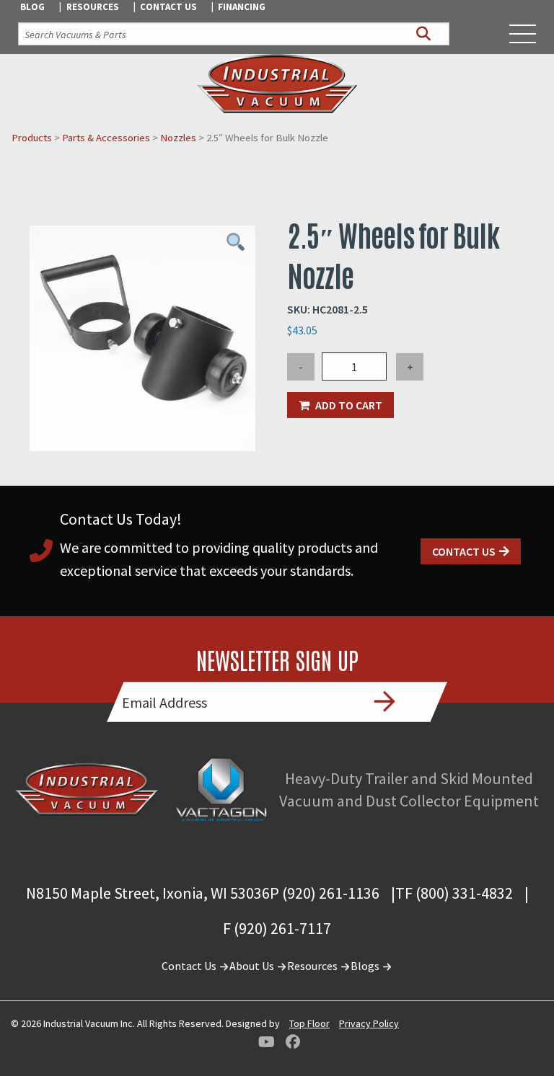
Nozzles (178, 137)
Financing (241, 7)
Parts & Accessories (106, 137)
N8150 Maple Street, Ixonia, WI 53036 (148, 893)
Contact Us (168, 7)
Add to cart (348, 405)
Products (32, 137)
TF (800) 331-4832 (454, 893)
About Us (252, 966)
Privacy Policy (369, 1023)
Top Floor (309, 1023)
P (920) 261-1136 (324, 893)
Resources (92, 7)
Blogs (366, 966)
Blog (32, 7)
